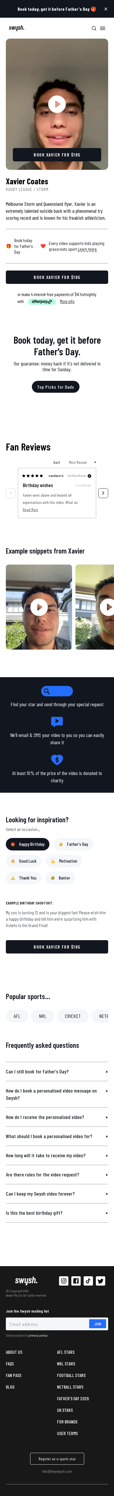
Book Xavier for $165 (57, 946)
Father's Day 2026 (73, 1398)
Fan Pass (13, 1375)
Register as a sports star (57, 1458)
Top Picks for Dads (55, 387)
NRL (42, 1016)
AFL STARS (66, 1352)
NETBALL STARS (70, 1386)
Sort (57, 462)
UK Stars (65, 1410)
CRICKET (73, 1016)
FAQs (10, 1363)
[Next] (103, 493)
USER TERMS (67, 1433)
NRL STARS (66, 1363)
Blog (10, 1386)
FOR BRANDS (67, 1421)
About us (14, 1352)
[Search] (94, 28)
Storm (43, 189)
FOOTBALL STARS (71, 1375)
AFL (17, 1016)
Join (97, 1323)
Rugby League (19, 189)
